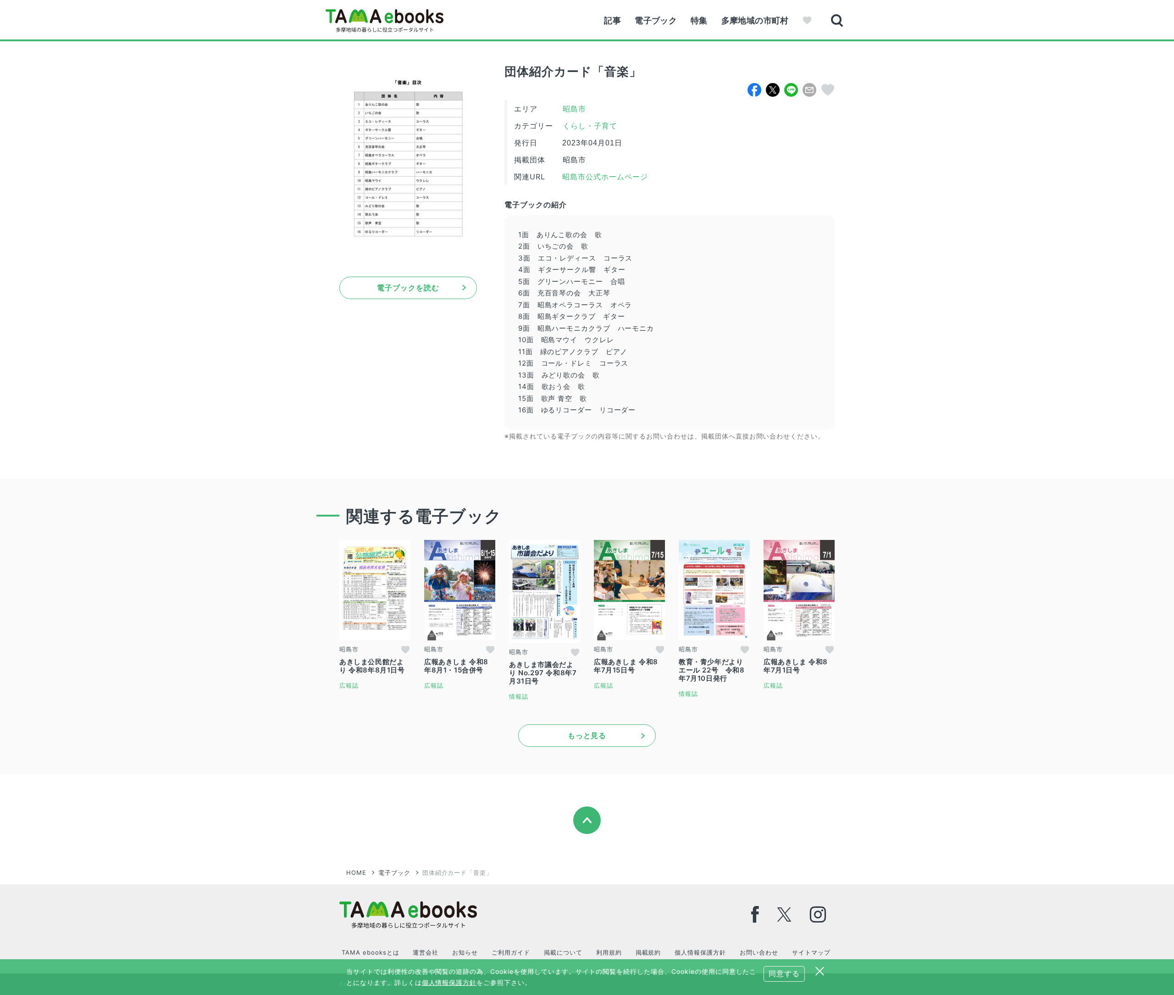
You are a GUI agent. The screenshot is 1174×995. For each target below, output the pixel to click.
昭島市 (574, 109)
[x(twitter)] (784, 914)
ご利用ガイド (511, 952)
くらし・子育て (590, 126)
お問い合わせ (759, 952)
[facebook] (755, 914)
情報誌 (518, 696)
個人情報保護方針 (700, 952)
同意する (784, 973)
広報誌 (349, 685)
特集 (699, 20)
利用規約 (609, 952)
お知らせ (465, 952)
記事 (612, 20)
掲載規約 (648, 952)
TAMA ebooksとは (370, 952)
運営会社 (425, 952)
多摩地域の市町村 (755, 20)
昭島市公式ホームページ (604, 177)
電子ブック (656, 20)
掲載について (563, 952)
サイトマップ (811, 952)
